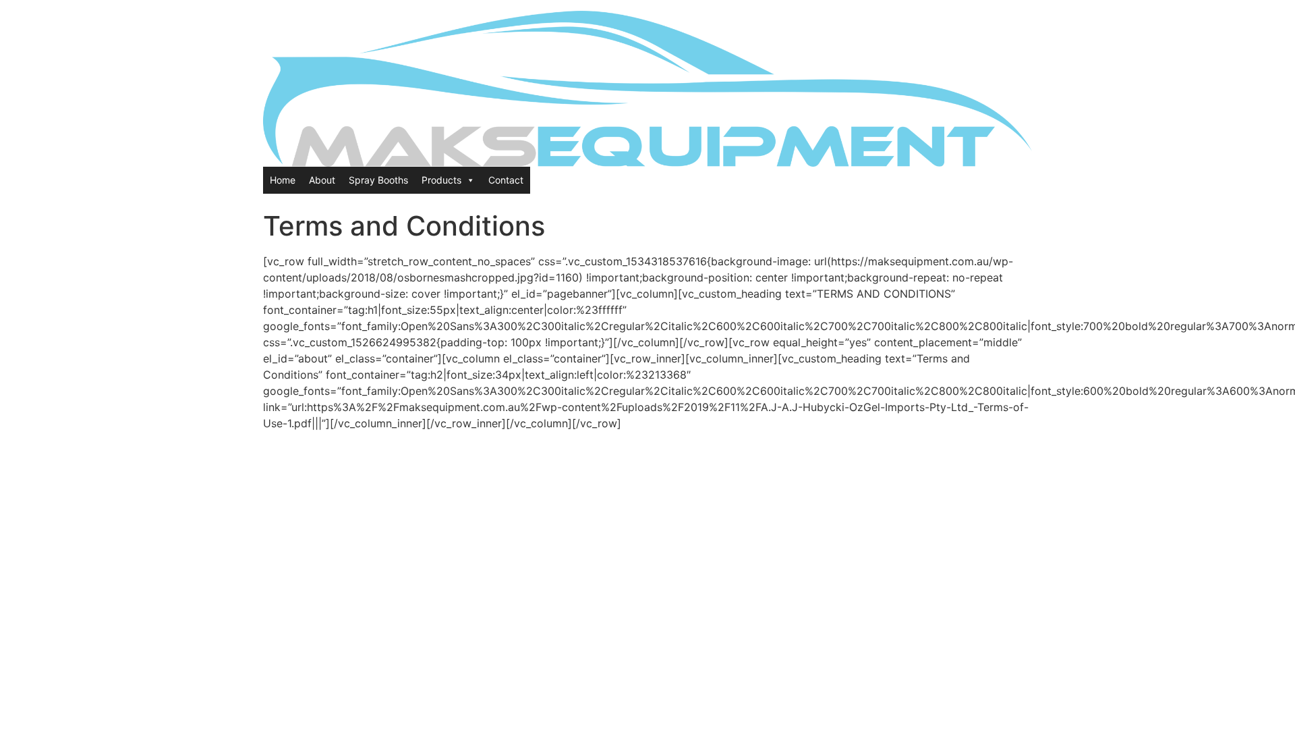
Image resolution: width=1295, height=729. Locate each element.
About (322, 180)
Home (282, 180)
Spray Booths (378, 180)
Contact (505, 180)
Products (441, 180)
